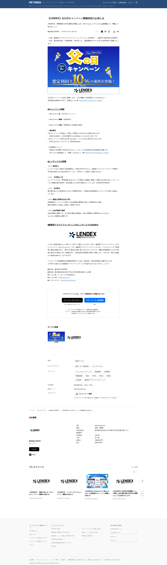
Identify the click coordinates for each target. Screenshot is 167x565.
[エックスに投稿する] (102, 31)
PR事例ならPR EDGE (87, 536)
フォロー (34, 449)
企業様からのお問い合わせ (94, 560)
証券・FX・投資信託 (82, 366)
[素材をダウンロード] (114, 31)
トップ (32, 410)
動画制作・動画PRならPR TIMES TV (60, 532)
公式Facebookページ (115, 529)
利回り (109, 376)
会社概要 (31, 560)
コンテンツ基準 (54, 560)
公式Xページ (113, 536)
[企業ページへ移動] (35, 430)
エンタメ (59, 6)
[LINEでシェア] (108, 31)
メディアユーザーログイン (72, 300)
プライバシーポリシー (42, 560)
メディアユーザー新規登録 (94, 300)
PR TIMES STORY (55, 529)
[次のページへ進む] (143, 481)
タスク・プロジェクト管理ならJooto (91, 529)
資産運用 (98, 371)
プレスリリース (41, 410)
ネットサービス (97, 366)
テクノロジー (37, 6)
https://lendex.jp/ (64, 247)
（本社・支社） (88, 385)
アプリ (53, 6)
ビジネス (98, 6)
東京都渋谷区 (78, 385)
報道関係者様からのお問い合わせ (76, 560)
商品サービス (79, 361)
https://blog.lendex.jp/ (68, 280)
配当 (87, 376)
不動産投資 (79, 376)
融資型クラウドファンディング (95, 380)
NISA (94, 376)
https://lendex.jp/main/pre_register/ (90, 100)
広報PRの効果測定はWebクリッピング (61, 543)
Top (30, 6)
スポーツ (111, 6)
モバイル (46, 6)
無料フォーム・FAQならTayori (90, 532)
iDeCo (101, 376)
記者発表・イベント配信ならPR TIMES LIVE (62, 536)
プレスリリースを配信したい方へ (38, 541)
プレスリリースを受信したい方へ (38, 538)
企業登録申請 (122, 2)
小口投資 (78, 380)
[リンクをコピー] (117, 31)
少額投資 (107, 371)
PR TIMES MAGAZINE (57, 539)
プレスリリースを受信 (109, 2)
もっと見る (135, 467)
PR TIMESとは (33, 531)
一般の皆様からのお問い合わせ (112, 560)
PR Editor (53, 546)
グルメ (105, 6)
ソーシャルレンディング (83, 371)
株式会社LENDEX (54, 410)
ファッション (78, 6)
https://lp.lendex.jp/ (80, 389)
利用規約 (63, 560)
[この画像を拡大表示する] (56, 337)
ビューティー (68, 6)
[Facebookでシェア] (105, 31)
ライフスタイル (89, 6)
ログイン (131, 2)
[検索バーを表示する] (136, 2)
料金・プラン (32, 534)
